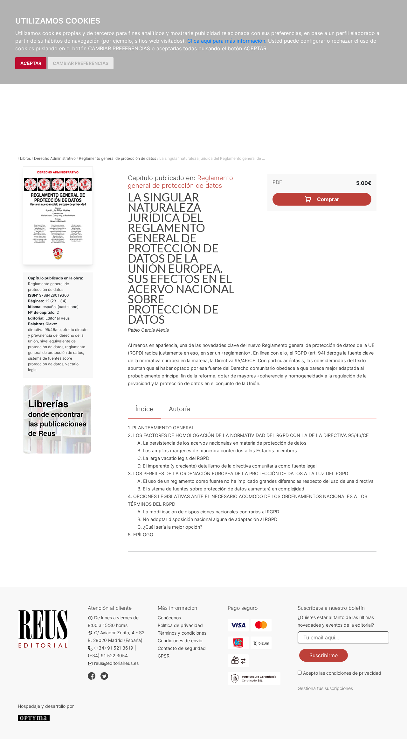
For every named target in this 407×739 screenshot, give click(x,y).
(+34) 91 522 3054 (108, 655)
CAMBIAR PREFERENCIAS (80, 63)
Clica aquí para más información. (226, 41)
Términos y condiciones (182, 633)
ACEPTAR (30, 63)
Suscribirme (323, 655)
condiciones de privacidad (353, 673)
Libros (25, 158)
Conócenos (169, 617)
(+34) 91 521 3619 (113, 648)
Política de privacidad (180, 625)
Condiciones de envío (180, 640)
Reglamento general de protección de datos (117, 158)
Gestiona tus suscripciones (325, 688)
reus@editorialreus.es (116, 663)
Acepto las (342, 673)
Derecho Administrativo (55, 158)
